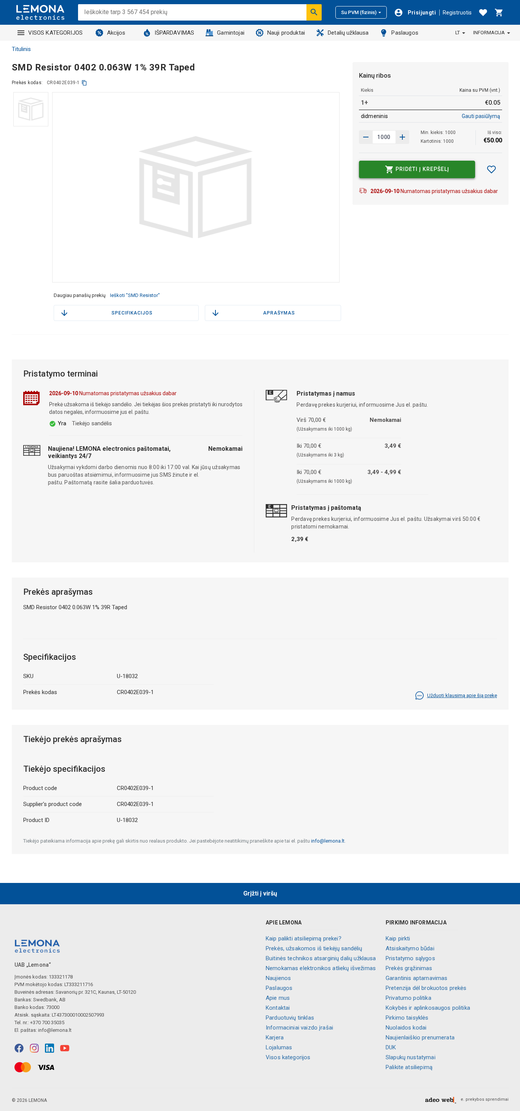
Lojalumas (279, 1047)
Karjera (275, 1037)
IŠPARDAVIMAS (175, 32)
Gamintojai (230, 32)
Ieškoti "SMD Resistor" (135, 295)
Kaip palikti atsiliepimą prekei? (303, 938)
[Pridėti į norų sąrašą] (491, 169)
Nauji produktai (286, 32)
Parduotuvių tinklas (290, 1017)
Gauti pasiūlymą (481, 116)
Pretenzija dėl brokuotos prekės (426, 988)
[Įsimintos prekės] (483, 12)
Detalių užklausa (348, 32)
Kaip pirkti (398, 938)
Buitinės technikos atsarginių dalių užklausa (321, 958)
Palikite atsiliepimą (409, 1067)
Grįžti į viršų (260, 893)
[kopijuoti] (84, 82)
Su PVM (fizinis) (358, 12)
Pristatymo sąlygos (410, 958)
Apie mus (278, 997)
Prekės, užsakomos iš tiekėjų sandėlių (314, 948)
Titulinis (21, 49)
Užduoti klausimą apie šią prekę (462, 695)
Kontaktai (278, 1007)
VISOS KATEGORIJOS (55, 32)
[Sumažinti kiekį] (402, 137)
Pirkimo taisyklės (407, 1017)
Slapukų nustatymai (410, 1057)
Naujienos (278, 978)
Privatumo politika (408, 997)
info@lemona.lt (328, 841)
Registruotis (457, 13)
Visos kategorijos (288, 1057)
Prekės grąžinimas (409, 968)
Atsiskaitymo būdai (410, 948)
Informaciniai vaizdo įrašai (299, 1027)
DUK (391, 1047)
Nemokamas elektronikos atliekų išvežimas (321, 968)
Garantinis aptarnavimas (416, 978)
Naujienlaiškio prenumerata (420, 1037)
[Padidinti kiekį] (366, 137)
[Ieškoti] (314, 12)
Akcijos (116, 32)
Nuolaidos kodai (406, 1027)
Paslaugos (404, 32)
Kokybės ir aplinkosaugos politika (428, 1007)
